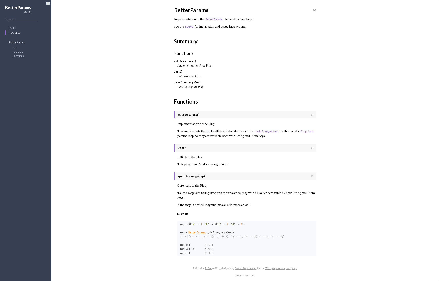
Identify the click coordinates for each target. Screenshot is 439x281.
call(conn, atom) (185, 60)
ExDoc (208, 268)
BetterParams (17, 42)
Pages (12, 28)
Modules (14, 32)
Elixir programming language (281, 268)
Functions (18, 55)
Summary (18, 51)
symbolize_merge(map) (188, 82)
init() (178, 71)
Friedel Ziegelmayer (246, 268)
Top (15, 48)
